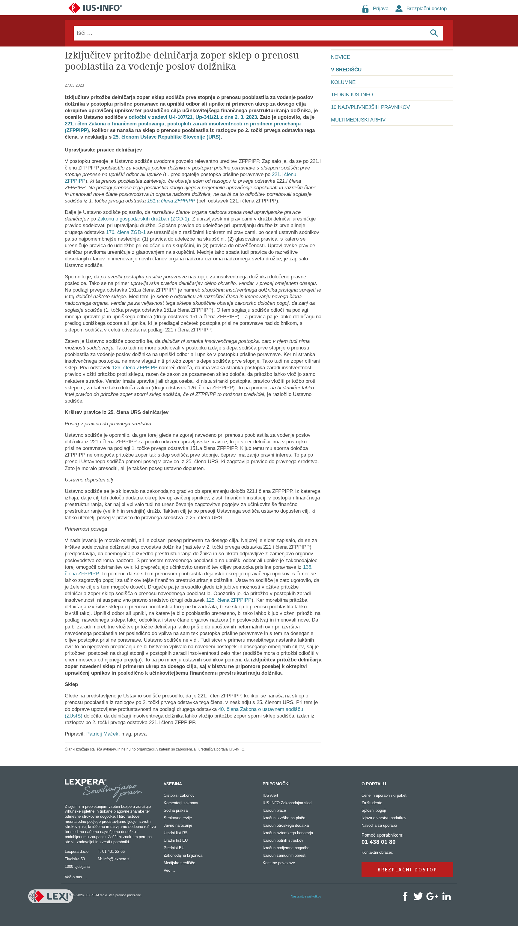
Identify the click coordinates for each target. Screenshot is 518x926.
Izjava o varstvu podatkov (384, 818)
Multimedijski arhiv (358, 120)
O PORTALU (374, 783)
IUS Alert (270, 795)
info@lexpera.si (116, 859)
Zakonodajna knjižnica (183, 855)
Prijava (381, 8)
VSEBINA (173, 783)
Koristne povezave (279, 863)
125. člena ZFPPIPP (229, 600)
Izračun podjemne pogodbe (286, 848)
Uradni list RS (176, 833)
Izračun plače (274, 810)
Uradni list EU (176, 840)
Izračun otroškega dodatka (286, 825)
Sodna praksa (176, 810)
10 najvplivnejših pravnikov (370, 107)
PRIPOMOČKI (276, 783)
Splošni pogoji (374, 810)
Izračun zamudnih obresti (284, 855)
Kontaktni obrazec (377, 852)
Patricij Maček (102, 734)
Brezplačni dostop (426, 8)
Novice (340, 57)
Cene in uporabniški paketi (384, 795)
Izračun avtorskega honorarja (288, 833)
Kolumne (343, 82)
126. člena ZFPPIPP (134, 367)
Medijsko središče (179, 863)
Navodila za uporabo (379, 825)
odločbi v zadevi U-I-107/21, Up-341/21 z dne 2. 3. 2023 (193, 117)
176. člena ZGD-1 (126, 232)
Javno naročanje (178, 825)
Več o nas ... (76, 877)
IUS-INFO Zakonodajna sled (287, 803)
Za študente (372, 803)
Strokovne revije (178, 818)
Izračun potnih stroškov (283, 840)
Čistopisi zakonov (179, 795)
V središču (346, 70)
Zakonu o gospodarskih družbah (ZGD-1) (143, 219)
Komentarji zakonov (181, 803)
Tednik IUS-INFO (352, 94)
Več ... (169, 870)
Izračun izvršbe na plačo (284, 818)
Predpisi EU (174, 848)
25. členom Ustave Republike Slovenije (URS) (167, 137)
